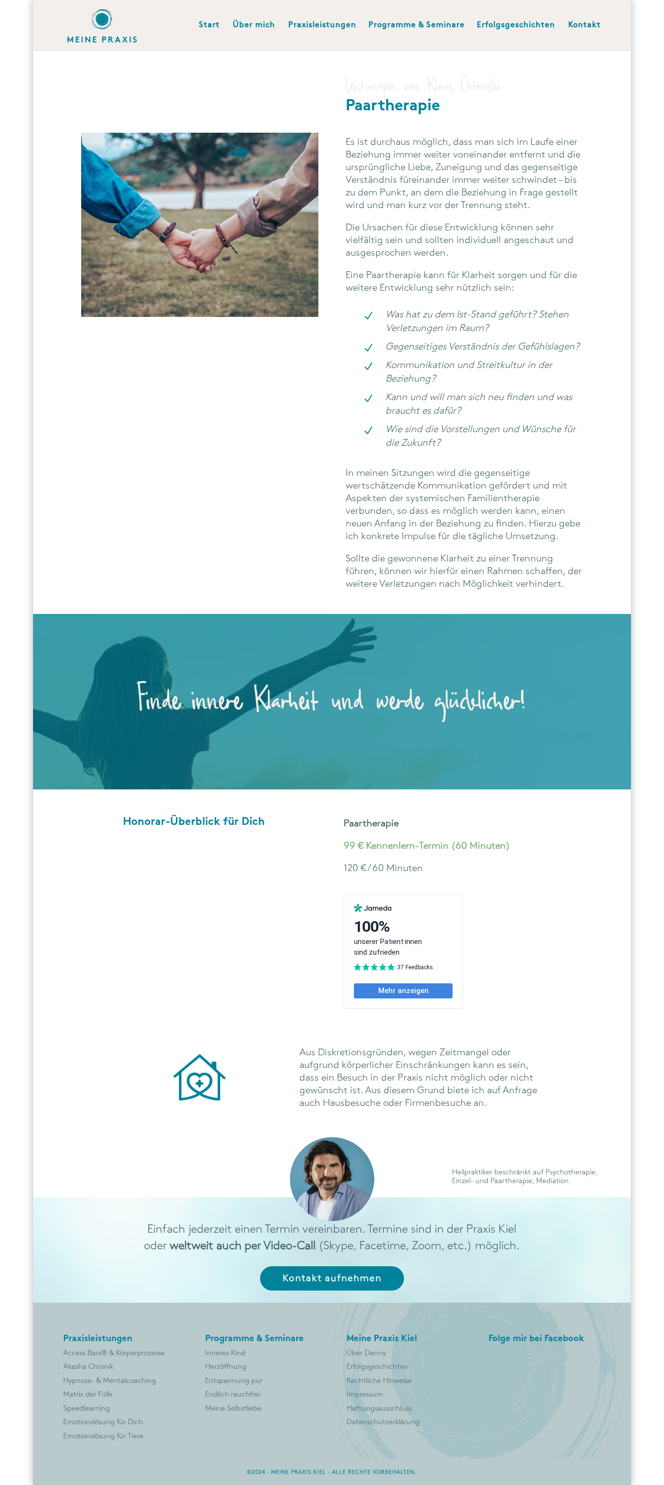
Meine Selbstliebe (233, 1408)
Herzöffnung (225, 1366)
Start (209, 25)
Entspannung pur (233, 1381)
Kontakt (584, 25)
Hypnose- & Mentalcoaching (109, 1381)
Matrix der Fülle (88, 1394)
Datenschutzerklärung (383, 1422)
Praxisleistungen (322, 25)
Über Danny (366, 1353)
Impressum (365, 1394)
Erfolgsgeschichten (516, 25)
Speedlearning (86, 1408)
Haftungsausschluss (379, 1408)
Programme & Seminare (416, 25)
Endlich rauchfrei (232, 1394)
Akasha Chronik (88, 1366)
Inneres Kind (225, 1353)
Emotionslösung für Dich (103, 1422)
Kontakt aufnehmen (332, 1278)
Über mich (254, 25)
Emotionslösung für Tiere (103, 1436)
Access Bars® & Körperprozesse (114, 1353)
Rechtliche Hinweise (379, 1381)
